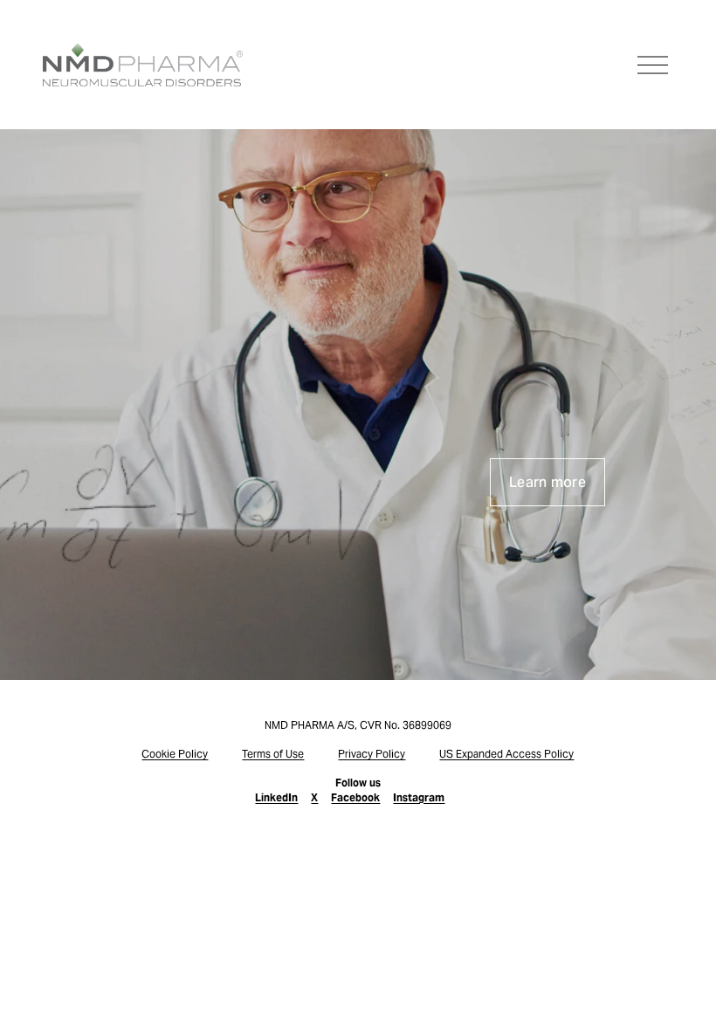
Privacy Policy (371, 753)
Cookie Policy (174, 753)
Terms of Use (273, 753)
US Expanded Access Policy (506, 753)
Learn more (547, 482)
